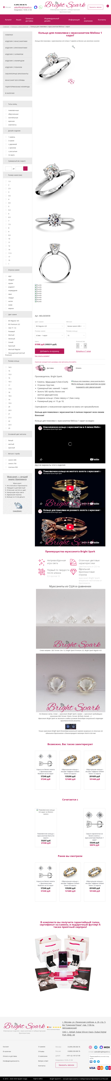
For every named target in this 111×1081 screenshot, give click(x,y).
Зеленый (11, 339)
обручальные (13, 114)
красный (11, 448)
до (14, 168)
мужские (11, 121)
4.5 (9, 203)
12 (9, 246)
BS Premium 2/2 (14, 324)
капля (10, 301)
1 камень (11, 137)
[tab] (17, 104)
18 (9, 392)
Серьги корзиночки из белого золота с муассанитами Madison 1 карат (94, 837)
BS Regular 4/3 (13, 321)
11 (9, 242)
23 (9, 428)
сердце (11, 298)
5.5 (9, 210)
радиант (11, 287)
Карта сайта (37, 1079)
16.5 (9, 382)
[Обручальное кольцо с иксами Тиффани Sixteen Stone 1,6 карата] (94, 760)
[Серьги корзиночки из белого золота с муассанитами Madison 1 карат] (94, 820)
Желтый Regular (14, 349)
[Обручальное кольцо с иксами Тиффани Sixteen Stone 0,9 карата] (70, 760)
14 (9, 250)
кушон (10, 283)
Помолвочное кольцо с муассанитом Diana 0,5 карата (45, 836)
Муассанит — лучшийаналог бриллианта (17, 478)
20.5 (9, 410)
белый (10, 440)
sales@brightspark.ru (23, 7)
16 (9, 378)
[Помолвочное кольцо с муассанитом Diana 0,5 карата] (46, 820)
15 (9, 260)
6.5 (9, 217)
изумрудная (12, 290)
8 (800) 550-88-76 (74, 1051)
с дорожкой (12, 144)
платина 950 (13, 467)
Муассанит (51, 381)
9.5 (9, 235)
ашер (10, 305)
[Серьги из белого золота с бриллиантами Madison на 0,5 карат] (45, 760)
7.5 (9, 224)
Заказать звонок (95, 7)
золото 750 (12, 463)
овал (10, 294)
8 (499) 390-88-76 (20, 5)
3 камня (11, 141)
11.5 (9, 253)
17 (9, 257)
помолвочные (13, 110)
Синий (10, 342)
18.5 (9, 396)
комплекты (12, 125)
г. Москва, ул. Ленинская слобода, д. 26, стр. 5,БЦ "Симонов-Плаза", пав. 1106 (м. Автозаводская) (84, 1025)
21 (9, 414)
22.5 (9, 425)
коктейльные (13, 118)
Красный (11, 346)
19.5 (9, 403)
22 (9, 421)
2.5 (9, 188)
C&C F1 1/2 (12, 328)
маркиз (11, 308)
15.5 (9, 374)
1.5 (9, 181)
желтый (11, 444)
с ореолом (12, 148)
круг (9, 276)
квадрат (11, 280)
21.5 (9, 418)
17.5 (9, 389)
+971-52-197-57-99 (73, 1056)
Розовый (11, 331)
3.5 (9, 196)
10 (9, 239)
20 (9, 407)
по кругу (11, 155)
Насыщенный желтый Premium (15, 354)
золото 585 (12, 460)
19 (9, 400)
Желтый (11, 335)
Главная (6, 27)
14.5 (9, 367)
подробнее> (17, 511)
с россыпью (12, 151)
